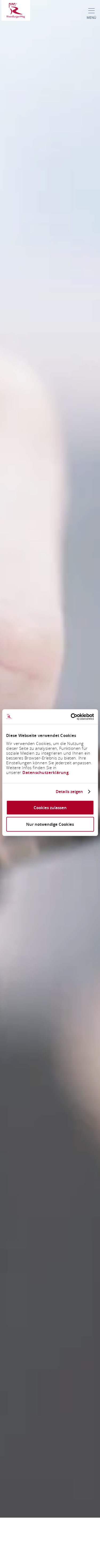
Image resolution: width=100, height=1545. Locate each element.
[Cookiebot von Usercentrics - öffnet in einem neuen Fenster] (71, 716)
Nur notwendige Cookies (50, 824)
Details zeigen (69, 791)
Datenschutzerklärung (45, 772)
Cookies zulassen (50, 807)
